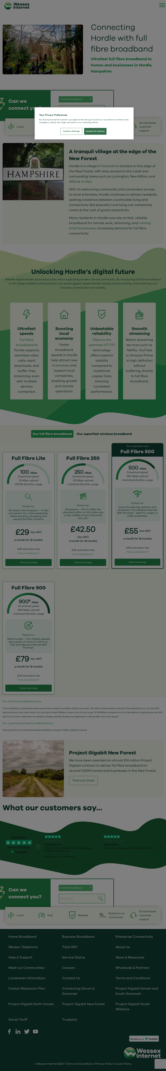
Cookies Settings (71, 131)
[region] (84, 123)
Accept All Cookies (95, 131)
